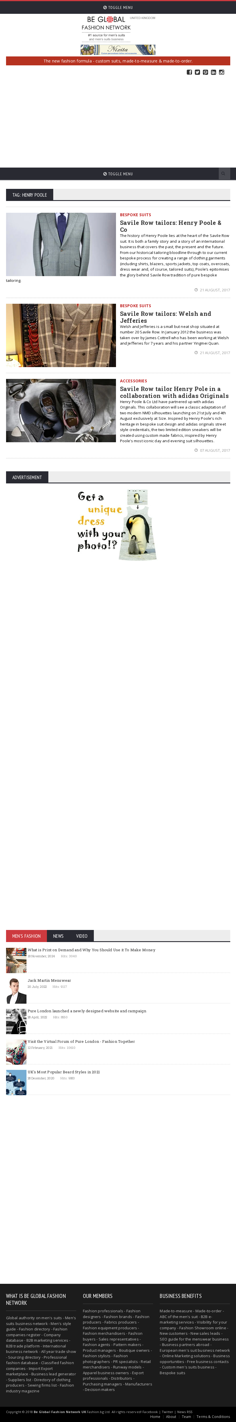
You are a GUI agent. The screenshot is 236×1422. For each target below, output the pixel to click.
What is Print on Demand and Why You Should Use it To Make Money (91, 949)
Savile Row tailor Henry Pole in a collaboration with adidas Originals (174, 392)
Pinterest (205, 72)
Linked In (213, 72)
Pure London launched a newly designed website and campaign (87, 1010)
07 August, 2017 (214, 450)
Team (186, 1416)
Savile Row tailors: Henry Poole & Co (171, 226)
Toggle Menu (120, 7)
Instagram (221, 72)
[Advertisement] (118, 121)
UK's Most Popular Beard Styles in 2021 (64, 1071)
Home (155, 1416)
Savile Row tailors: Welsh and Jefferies (166, 317)
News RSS (184, 1412)
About (171, 1416)
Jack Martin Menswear (49, 980)
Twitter (197, 72)
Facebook (189, 72)
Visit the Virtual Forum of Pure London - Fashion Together (81, 1041)
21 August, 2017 (214, 290)
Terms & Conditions (213, 1416)
